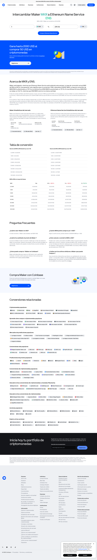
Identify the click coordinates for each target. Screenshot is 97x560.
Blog (22, 484)
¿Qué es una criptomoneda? (28, 532)
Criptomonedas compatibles (84, 493)
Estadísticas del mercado (27, 514)
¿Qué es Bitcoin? (25, 530)
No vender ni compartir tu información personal (28, 502)
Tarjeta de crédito (44, 487)
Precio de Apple (81, 513)
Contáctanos (80, 480)
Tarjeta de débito (44, 489)
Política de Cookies (83, 549)
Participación (43, 509)
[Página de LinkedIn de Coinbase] (6, 547)
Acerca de (23, 478)
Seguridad (24, 489)
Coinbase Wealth (44, 484)
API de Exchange (63, 515)
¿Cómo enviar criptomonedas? (29, 540)
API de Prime (62, 519)
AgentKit (61, 509)
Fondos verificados (45, 519)
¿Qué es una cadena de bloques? (29, 534)
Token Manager (44, 502)
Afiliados (23, 482)
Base (60, 482)
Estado (79, 495)
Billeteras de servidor (64, 484)
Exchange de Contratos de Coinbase (47, 516)
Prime (41, 507)
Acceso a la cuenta (82, 491)
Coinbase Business (45, 498)
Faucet (60, 513)
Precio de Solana (81, 504)
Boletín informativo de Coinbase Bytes (29, 517)
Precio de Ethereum (82, 502)
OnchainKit (61, 500)
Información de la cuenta (84, 487)
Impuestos (24, 542)
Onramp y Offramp (63, 492)
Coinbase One (43, 482)
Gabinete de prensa (26, 487)
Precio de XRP (81, 506)
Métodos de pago (82, 489)
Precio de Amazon (82, 518)
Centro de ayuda (81, 478)
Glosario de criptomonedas (28, 526)
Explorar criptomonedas (27, 510)
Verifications (62, 504)
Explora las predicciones (46, 491)
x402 (60, 494)
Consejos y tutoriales (26, 524)
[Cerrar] (93, 544)
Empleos (23, 480)
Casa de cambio (44, 511)
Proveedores (24, 493)
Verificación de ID (82, 484)
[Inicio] (3, 4)
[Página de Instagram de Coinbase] (11, 547)
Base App (42, 480)
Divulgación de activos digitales (29, 505)
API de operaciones (64, 496)
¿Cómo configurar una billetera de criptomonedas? (29, 537)
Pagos (41, 500)
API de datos (62, 502)
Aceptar (85, 555)
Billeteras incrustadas (64, 486)
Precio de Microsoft (82, 516)
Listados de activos (45, 496)
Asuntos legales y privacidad (28, 495)
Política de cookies (26, 497)
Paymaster (61, 498)
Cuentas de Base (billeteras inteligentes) (66, 489)
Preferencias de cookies (27, 499)
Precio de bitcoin (81, 500)
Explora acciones (25, 512)
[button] (22, 4)
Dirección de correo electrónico (58, 444)
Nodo (60, 507)
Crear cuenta (80, 482)
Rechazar (70, 555)
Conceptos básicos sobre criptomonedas (27, 521)
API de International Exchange (67, 517)
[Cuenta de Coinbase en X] (2, 547)
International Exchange (46, 513)
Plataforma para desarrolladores (63, 479)
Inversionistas (25, 491)
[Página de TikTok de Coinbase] (15, 547)
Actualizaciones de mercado (28, 528)
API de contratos (63, 521)
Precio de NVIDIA (81, 511)
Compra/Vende (44, 478)
